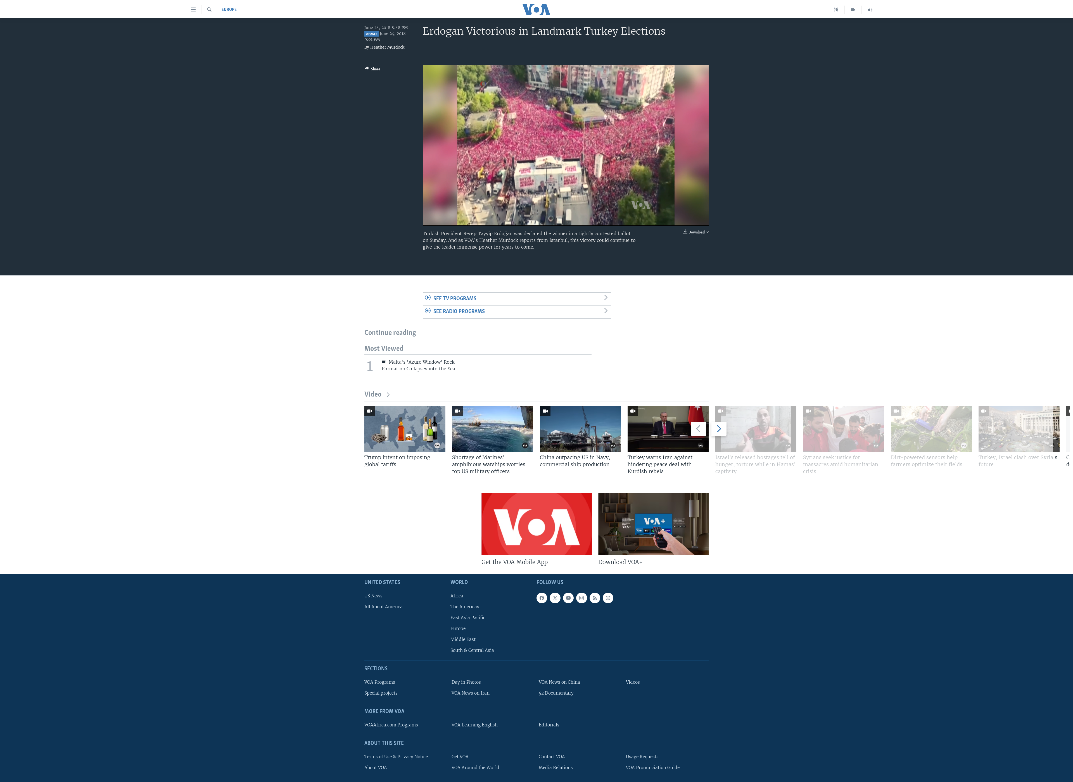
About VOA (375, 767)
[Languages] (836, 10)
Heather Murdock (387, 47)
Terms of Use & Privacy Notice (396, 756)
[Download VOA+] (653, 524)
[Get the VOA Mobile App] (536, 524)
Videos (633, 682)
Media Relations (556, 767)
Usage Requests (642, 756)
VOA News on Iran (471, 693)
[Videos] (853, 10)
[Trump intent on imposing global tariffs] (404, 429)
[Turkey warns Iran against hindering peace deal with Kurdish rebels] (668, 429)
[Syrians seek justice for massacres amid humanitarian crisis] (843, 429)
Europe (229, 10)
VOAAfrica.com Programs (391, 725)
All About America (383, 606)
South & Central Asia (472, 650)
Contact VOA (552, 756)
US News (373, 596)
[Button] (372, 70)
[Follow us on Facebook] (541, 598)
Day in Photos (466, 682)
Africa (456, 596)
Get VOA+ (461, 756)
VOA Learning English (475, 725)
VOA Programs (379, 682)
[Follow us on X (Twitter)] (555, 598)
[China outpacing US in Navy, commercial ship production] (580, 429)
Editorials (549, 725)
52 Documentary (556, 693)
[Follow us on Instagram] (581, 598)
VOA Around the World (475, 767)
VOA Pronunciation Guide (653, 767)
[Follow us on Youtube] (568, 598)
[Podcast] (608, 598)
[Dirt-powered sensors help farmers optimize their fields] (931, 429)
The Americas (464, 606)
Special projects (381, 693)
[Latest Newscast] (870, 10)
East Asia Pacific (467, 617)
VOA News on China (559, 682)
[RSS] (595, 598)
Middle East (463, 639)
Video (372, 395)
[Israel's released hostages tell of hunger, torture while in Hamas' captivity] (755, 429)
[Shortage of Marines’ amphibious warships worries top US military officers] (492, 429)
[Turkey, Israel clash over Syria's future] (1019, 429)
